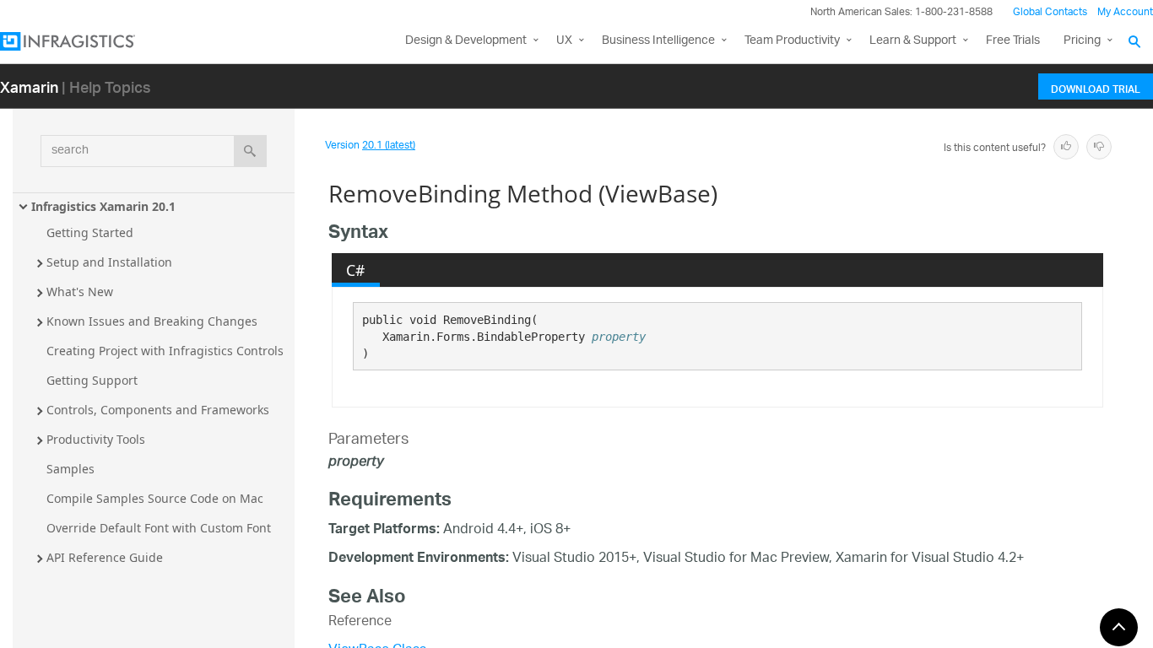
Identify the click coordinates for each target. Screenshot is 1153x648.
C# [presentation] (355, 270)
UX (564, 41)
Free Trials (1013, 41)
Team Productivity (792, 41)
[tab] (356, 270)
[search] (250, 151)
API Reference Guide (104, 557)
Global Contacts (1050, 12)
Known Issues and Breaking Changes (151, 321)
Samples (70, 469)
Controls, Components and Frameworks (157, 410)
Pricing (1082, 41)
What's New (79, 292)
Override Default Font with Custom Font (158, 528)
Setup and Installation (109, 262)
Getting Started (89, 232)
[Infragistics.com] (84, 41)
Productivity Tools (95, 439)
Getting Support (92, 380)
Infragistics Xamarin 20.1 (103, 206)
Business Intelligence (658, 41)
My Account (1125, 12)
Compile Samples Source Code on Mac (154, 498)
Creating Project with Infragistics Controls (165, 351)
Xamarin (29, 86)
